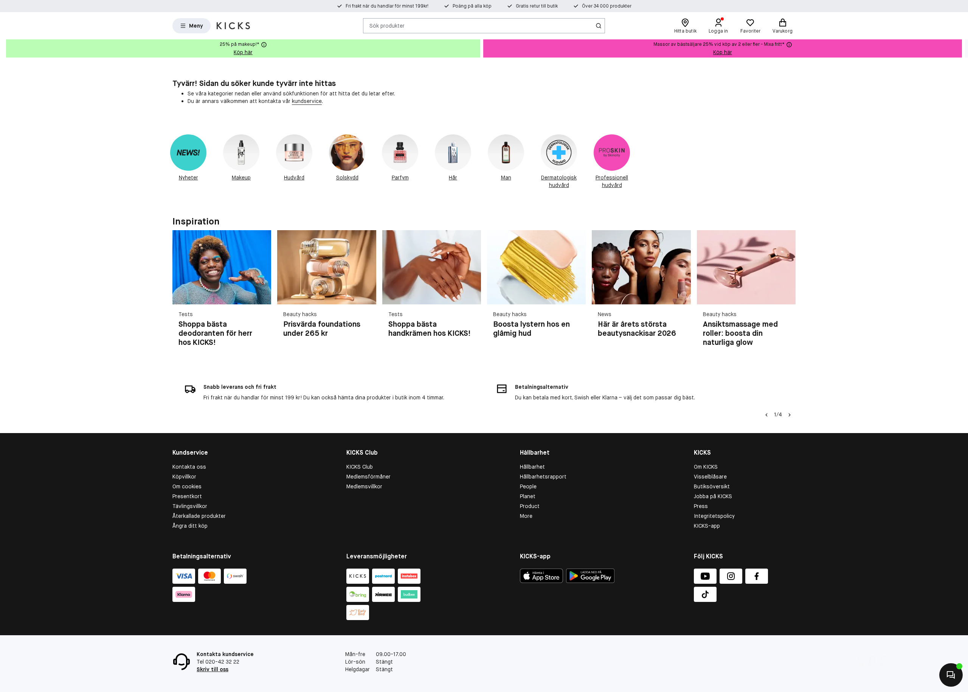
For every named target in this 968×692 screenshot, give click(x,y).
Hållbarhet (532, 466)
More (526, 516)
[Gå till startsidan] (233, 25)
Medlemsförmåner (368, 476)
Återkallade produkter (199, 516)
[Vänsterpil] (766, 415)
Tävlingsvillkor (189, 506)
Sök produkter (387, 25)
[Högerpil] (962, 48)
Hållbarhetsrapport (543, 476)
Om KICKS (706, 466)
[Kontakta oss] (951, 675)
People (528, 486)
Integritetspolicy (714, 516)
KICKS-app (707, 525)
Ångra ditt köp (190, 525)
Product (530, 506)
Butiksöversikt (712, 486)
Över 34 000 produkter (606, 6)
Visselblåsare (710, 476)
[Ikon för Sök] (599, 26)
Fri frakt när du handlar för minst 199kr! (387, 6)
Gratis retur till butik (537, 6)
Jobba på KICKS (713, 496)
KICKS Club (359, 466)
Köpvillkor (184, 476)
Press (701, 506)
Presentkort (187, 496)
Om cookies (187, 486)
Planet (527, 496)
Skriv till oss (212, 669)
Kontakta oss (189, 466)
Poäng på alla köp (472, 6)
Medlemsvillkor (364, 486)
